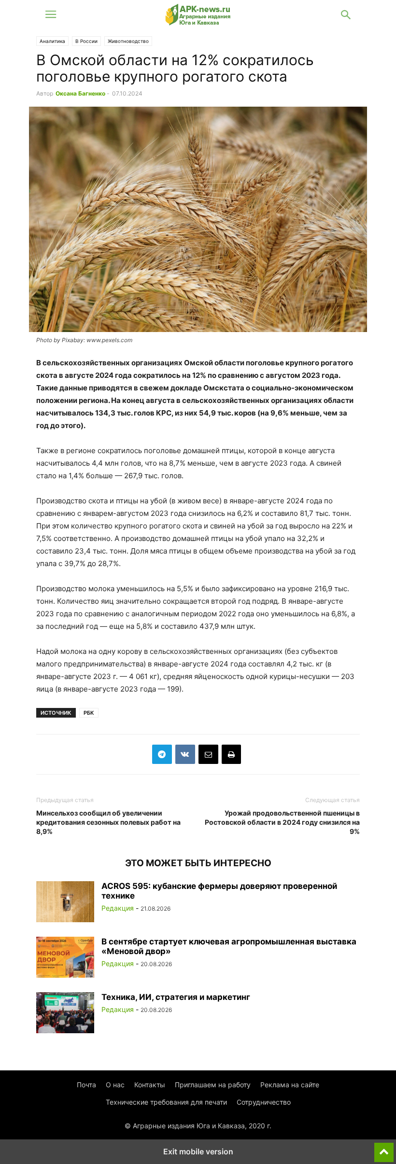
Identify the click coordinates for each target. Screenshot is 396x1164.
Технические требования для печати (166, 1102)
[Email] (208, 754)
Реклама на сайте (289, 1085)
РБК (89, 712)
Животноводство (128, 41)
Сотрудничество (264, 1102)
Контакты (149, 1085)
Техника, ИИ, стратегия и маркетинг (175, 997)
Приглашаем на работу (213, 1085)
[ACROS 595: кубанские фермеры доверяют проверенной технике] (65, 903)
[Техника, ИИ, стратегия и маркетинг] (65, 1014)
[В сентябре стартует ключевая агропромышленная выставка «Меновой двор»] (65, 958)
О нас (115, 1085)
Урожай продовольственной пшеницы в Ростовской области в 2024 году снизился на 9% (282, 822)
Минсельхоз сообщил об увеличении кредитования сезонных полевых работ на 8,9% (108, 822)
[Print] (231, 754)
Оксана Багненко (80, 93)
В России (86, 41)
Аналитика (52, 41)
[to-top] (384, 1148)
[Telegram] (162, 754)
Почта (86, 1085)
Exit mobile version (198, 1151)
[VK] (185, 754)
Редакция (117, 908)
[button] (50, 14)
